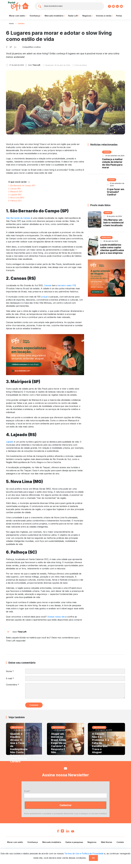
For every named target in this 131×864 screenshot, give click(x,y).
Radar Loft (73, 15)
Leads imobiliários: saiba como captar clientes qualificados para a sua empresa (112, 248)
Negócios (87, 15)
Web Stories (106, 842)
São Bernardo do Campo (18, 218)
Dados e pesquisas (74, 842)
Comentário (12, 684)
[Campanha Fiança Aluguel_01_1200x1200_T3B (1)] (106, 278)
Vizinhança (35, 15)
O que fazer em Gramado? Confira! (115, 192)
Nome (10, 671)
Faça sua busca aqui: (53, 6)
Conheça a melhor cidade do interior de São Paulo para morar (112, 163)
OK (93, 858)
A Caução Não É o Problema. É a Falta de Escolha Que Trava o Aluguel (100, 743)
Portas (119, 15)
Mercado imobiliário (54, 15)
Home (11, 23)
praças (44, 296)
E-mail (10, 678)
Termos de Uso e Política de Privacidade (83, 853)
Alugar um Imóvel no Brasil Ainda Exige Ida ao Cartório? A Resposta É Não (58, 743)
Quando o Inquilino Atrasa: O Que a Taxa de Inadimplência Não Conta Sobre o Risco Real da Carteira (18, 747)
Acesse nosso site (56, 616)
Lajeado (9, 441)
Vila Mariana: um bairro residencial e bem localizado (113, 222)
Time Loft (22, 632)
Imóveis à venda (104, 15)
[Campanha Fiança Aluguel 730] (45, 354)
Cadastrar (66, 805)
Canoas (47, 285)
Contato (120, 842)
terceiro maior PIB (67, 285)
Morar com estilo (17, 15)
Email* (27, 791)
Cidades (21, 23)
